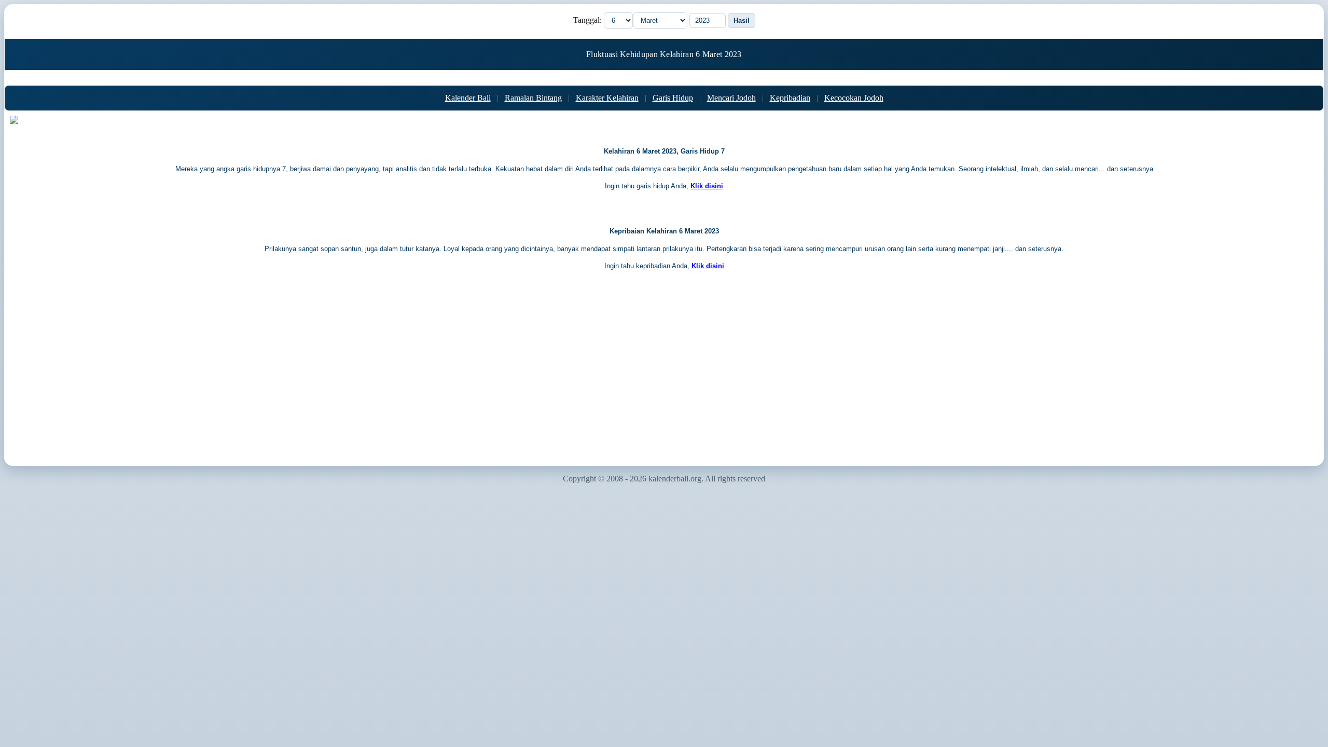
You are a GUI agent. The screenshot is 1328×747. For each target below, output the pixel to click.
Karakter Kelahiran (607, 97)
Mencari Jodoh (731, 97)
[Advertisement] (664, 377)
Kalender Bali (468, 97)
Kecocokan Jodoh (853, 97)
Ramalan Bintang (533, 97)
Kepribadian (790, 97)
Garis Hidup (673, 97)
